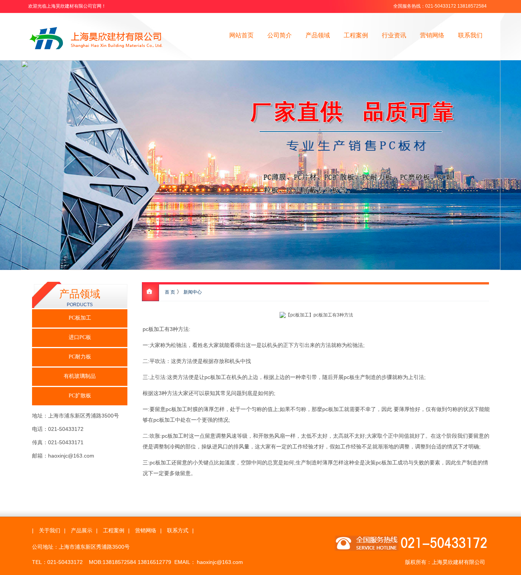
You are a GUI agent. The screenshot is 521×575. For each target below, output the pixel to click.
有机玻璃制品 (80, 376)
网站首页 (241, 35)
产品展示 (81, 530)
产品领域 (318, 35)
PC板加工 (80, 318)
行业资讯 (394, 35)
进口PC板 (80, 337)
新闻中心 (192, 292)
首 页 (170, 292)
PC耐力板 (80, 357)
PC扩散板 (80, 395)
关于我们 (49, 530)
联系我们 (470, 35)
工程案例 (356, 35)
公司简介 (279, 35)
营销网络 (432, 35)
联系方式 (177, 530)
